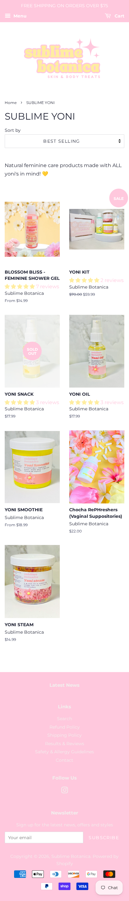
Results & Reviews (64, 743)
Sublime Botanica (70, 856)
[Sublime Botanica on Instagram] (64, 791)
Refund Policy (64, 727)
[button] (20, 287)
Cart (118, 16)
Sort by (13, 130)
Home (11, 102)
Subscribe (104, 837)
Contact (64, 760)
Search (64, 718)
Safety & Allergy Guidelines (64, 751)
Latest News (64, 685)
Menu (19, 16)
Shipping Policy (64, 735)
